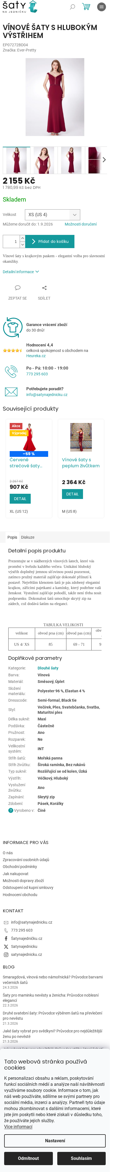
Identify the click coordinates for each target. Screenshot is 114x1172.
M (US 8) (69, 511)
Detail (20, 498)
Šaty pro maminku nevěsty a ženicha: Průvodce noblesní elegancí (51, 998)
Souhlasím (81, 1158)
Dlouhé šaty (48, 668)
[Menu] (101, 6)
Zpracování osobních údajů (26, 860)
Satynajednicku (24, 946)
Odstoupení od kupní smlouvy (28, 887)
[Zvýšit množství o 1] (22, 238)
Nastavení (55, 1140)
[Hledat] (72, 6)
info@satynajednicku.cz (47, 394)
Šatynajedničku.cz (26, 938)
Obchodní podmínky (20, 866)
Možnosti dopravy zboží (23, 880)
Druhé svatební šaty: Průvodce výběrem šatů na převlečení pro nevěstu (52, 1016)
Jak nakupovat (15, 874)
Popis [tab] (12, 537)
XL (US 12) (19, 511)
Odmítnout (28, 1158)
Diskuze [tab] (27, 537)
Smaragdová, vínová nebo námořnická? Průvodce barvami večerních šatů (53, 979)
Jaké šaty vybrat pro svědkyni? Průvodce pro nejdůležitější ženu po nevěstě (52, 1033)
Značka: (19, 50)
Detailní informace (18, 272)
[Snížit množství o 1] (22, 245)
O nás (8, 853)
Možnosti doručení (81, 224)
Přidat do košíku (53, 241)
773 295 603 (37, 374)
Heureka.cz (36, 356)
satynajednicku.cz (26, 954)
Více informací (18, 1126)
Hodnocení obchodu (20, 894)
